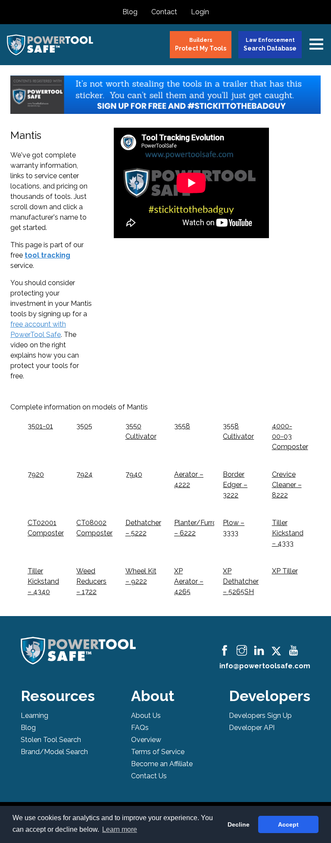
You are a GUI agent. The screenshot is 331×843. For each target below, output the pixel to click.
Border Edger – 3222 (235, 484)
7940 (133, 474)
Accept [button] (288, 824)
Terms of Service (157, 752)
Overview (146, 740)
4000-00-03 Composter (290, 436)
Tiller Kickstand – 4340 (43, 581)
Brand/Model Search (54, 752)
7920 (36, 474)
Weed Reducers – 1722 (91, 581)
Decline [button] (239, 824)
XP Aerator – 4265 (188, 581)
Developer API (252, 727)
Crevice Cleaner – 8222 (287, 484)
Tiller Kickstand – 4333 (287, 533)
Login (200, 12)
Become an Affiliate (162, 764)
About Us (146, 715)
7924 (84, 474)
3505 (84, 426)
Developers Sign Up (260, 715)
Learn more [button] (119, 829)
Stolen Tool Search (51, 740)
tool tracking (47, 255)
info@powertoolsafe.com (264, 666)
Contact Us (149, 776)
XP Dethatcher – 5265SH (241, 581)
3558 (182, 426)
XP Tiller (285, 571)
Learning (34, 715)
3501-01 (40, 426)
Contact (164, 12)
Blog (129, 12)
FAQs (140, 727)
